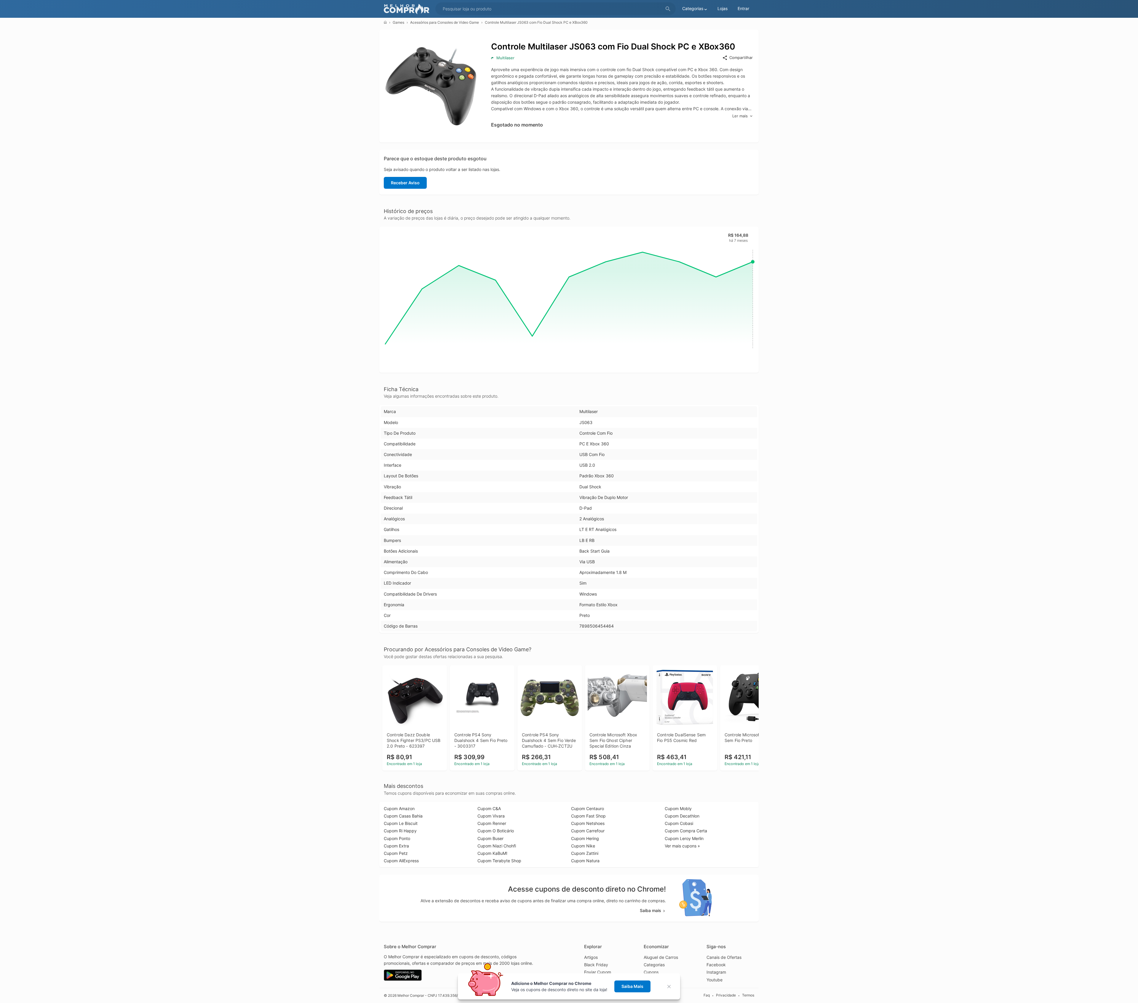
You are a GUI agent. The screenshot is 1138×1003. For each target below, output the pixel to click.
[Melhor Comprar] (408, 9)
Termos (748, 995)
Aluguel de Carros (661, 957)
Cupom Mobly (678, 808)
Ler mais (740, 115)
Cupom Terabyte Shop (499, 860)
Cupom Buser (490, 838)
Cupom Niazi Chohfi (496, 845)
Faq (707, 995)
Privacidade (726, 995)
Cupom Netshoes (588, 823)
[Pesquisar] (668, 9)
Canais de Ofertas (724, 957)
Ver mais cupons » (682, 845)
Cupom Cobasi (679, 823)
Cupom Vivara (491, 815)
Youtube (715, 979)
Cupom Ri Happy (400, 830)
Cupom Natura (585, 860)
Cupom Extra (396, 845)
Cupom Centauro (587, 808)
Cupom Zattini (584, 853)
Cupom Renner (491, 823)
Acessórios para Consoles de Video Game (444, 22)
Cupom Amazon (399, 808)
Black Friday (596, 964)
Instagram (716, 972)
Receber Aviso (405, 182)
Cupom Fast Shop (588, 815)
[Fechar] (670, 986)
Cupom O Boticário (495, 830)
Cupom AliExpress (401, 860)
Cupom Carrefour (588, 830)
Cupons (651, 972)
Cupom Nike (583, 845)
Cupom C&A (489, 808)
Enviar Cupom (597, 972)
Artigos (591, 957)
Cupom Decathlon (682, 815)
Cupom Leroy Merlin (684, 838)
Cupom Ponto (397, 838)
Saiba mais (650, 910)
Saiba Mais (632, 986)
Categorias (654, 964)
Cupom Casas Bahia (403, 815)
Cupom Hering (585, 838)
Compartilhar (741, 57)
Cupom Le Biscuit (401, 823)
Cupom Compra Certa (686, 830)
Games (398, 22)
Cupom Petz (396, 853)
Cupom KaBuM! (492, 853)
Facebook (716, 964)
